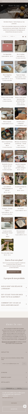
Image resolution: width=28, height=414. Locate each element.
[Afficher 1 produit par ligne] (23, 36)
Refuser (14, 403)
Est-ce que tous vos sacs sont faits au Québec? (12, 296)
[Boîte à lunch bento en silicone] (7, 134)
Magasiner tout (14, 271)
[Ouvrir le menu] (3, 6)
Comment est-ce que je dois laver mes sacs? (11, 304)
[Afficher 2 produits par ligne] (25, 36)
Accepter (14, 409)
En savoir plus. (7, 397)
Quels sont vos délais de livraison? (11, 287)
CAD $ (19, 388)
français (9, 388)
